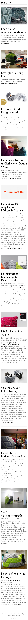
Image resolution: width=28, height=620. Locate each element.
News (15, 614)
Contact (20, 614)
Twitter (13, 615)
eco (12, 584)
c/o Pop (13, 460)
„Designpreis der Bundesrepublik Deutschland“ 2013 (13, 287)
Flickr (19, 604)
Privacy (9, 615)
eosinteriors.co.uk (6, 44)
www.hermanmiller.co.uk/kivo (12, 248)
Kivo (19, 80)
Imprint (23, 614)
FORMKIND (14, 618)
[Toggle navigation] (26, 3)
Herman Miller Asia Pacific (9, 84)
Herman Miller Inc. (6, 214)
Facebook (18, 615)
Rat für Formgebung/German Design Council (10, 344)
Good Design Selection (19, 122)
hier (17, 482)
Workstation (11, 178)
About (12, 614)
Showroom (10, 423)
